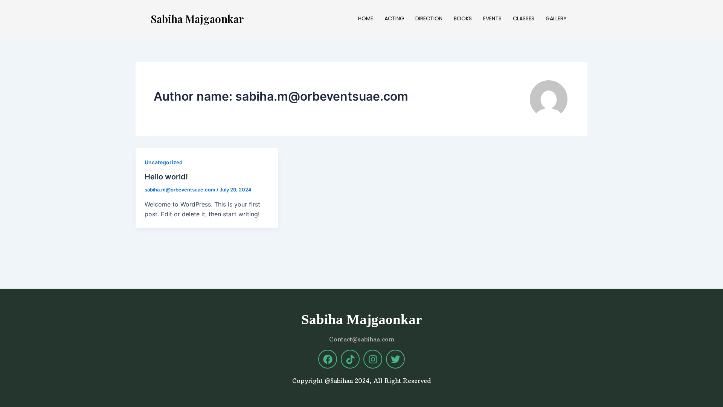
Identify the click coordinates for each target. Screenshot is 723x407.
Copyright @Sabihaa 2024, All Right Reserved (361, 380)
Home (365, 18)
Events (492, 18)
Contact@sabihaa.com (361, 339)
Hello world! (166, 176)
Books (463, 18)
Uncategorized (164, 162)
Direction (428, 18)
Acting (394, 18)
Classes (523, 18)
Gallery (556, 18)
